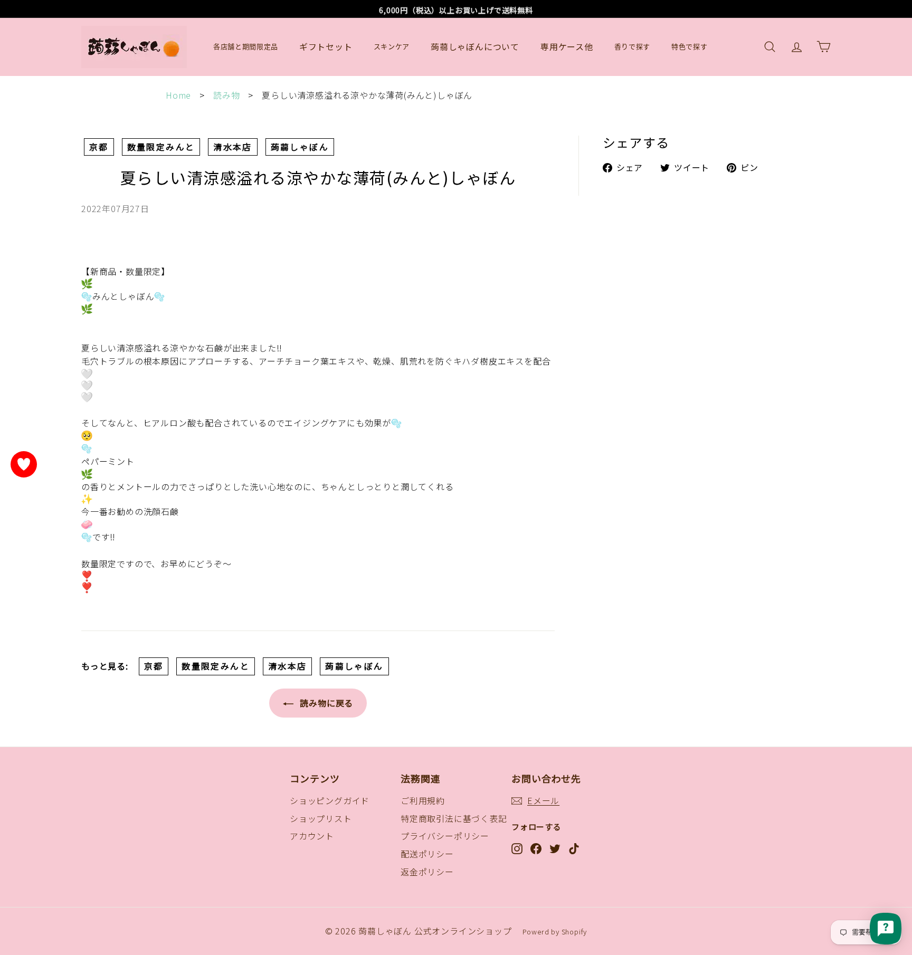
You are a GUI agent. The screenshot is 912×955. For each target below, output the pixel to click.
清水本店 (223, 146)
